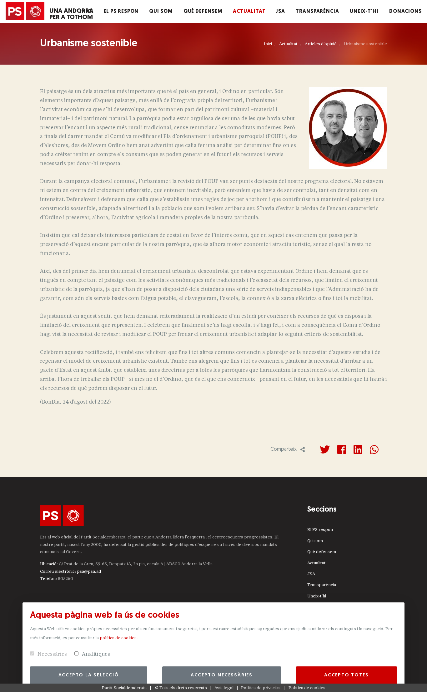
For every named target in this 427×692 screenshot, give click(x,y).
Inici (268, 44)
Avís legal (224, 687)
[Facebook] (342, 449)
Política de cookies (307, 687)
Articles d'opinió (321, 44)
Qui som (315, 540)
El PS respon (320, 529)
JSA (311, 574)
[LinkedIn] (358, 449)
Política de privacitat (261, 687)
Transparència (321, 584)
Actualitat (288, 44)
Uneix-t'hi (316, 596)
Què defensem (321, 551)
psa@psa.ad (89, 571)
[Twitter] (325, 449)
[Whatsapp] (374, 449)
